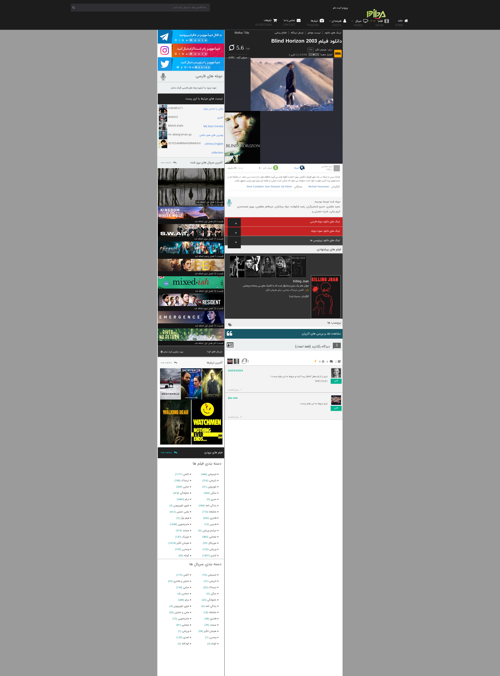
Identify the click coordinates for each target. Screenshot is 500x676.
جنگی (213, 493)
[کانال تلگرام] (191, 42)
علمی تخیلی (183, 512)
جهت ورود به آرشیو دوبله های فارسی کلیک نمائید (193, 88)
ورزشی (212, 549)
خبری (213, 499)
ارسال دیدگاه (297, 32)
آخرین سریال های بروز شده (206, 162)
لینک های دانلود (333, 32)
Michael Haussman (318, 186)
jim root (233, 397)
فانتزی (213, 518)
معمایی (212, 537)
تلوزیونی (212, 487)
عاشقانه (212, 512)
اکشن (301, 290)
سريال (358, 23)
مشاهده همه (166, 162)
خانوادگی (184, 493)
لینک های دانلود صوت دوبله (325, 231)
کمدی (220, 117)
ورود (345, 8)
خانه (399, 23)
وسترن (185, 549)
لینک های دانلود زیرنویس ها (325, 240)
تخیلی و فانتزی (181, 581)
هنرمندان (337, 23)
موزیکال (212, 543)
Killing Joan (301, 281)
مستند (186, 530)
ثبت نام (337, 8)
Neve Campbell (255, 186)
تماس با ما (289, 22)
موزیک (185, 537)
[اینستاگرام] (191, 55)
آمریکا (296, 168)
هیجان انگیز (320, 50)
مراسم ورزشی (209, 530)
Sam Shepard (272, 186)
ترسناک (293, 290)
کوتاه (186, 555)
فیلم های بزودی (213, 452)
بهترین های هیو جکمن (211, 135)
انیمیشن (212, 474)
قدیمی (213, 524)
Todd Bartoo (294, 296)
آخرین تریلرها (214, 362)
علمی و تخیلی (182, 612)
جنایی (286, 290)
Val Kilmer (286, 186)
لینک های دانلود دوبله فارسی (325, 222)
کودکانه (185, 644)
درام (330, 50)
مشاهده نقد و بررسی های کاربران (321, 333)
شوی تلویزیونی (181, 505)
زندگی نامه (210, 505)
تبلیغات (263, 22)
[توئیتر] (191, 69)
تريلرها (312, 23)
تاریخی (212, 480)
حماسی (185, 594)
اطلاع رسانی (281, 32)
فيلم (380, 23)
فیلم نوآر (184, 518)
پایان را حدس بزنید (213, 109)
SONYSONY (235, 370)
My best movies (213, 126)
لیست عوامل (314, 32)
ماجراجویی (183, 524)
